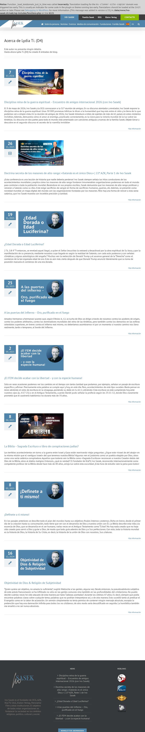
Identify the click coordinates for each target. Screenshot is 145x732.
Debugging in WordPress (37, 10)
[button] (139, 24)
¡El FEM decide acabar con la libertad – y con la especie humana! (43, 378)
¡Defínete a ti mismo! (16, 514)
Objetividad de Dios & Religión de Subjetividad (32, 583)
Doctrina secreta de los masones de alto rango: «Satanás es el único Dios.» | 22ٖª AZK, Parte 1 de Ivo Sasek (67, 173)
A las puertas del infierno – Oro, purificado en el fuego (36, 312)
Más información (134, 129)
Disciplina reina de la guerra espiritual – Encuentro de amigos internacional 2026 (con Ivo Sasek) (62, 102)
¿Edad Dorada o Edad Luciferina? (24, 244)
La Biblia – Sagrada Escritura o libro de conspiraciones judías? (41, 446)
